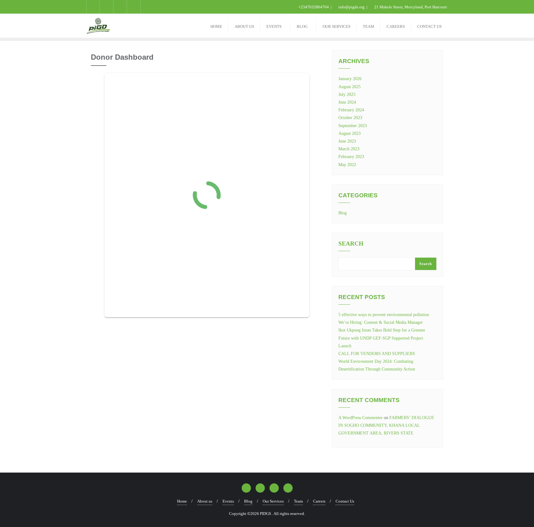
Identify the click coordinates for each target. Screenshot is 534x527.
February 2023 (351, 156)
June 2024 (347, 102)
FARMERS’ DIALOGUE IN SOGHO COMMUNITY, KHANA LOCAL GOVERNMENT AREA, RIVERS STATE (386, 425)
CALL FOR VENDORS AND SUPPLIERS (376, 353)
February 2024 (351, 110)
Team (298, 501)
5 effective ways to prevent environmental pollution (383, 314)
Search (350, 244)
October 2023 (350, 117)
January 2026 (350, 78)
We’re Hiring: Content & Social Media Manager (380, 322)
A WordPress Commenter (360, 417)
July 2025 (346, 94)
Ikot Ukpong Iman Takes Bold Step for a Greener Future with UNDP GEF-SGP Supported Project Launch (381, 338)
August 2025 (349, 86)
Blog (342, 213)
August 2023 (349, 133)
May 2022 (347, 164)
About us (204, 501)
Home (182, 501)
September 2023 (352, 125)
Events (228, 501)
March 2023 (348, 149)
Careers (319, 501)
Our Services (273, 501)
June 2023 (347, 141)
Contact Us (345, 501)
